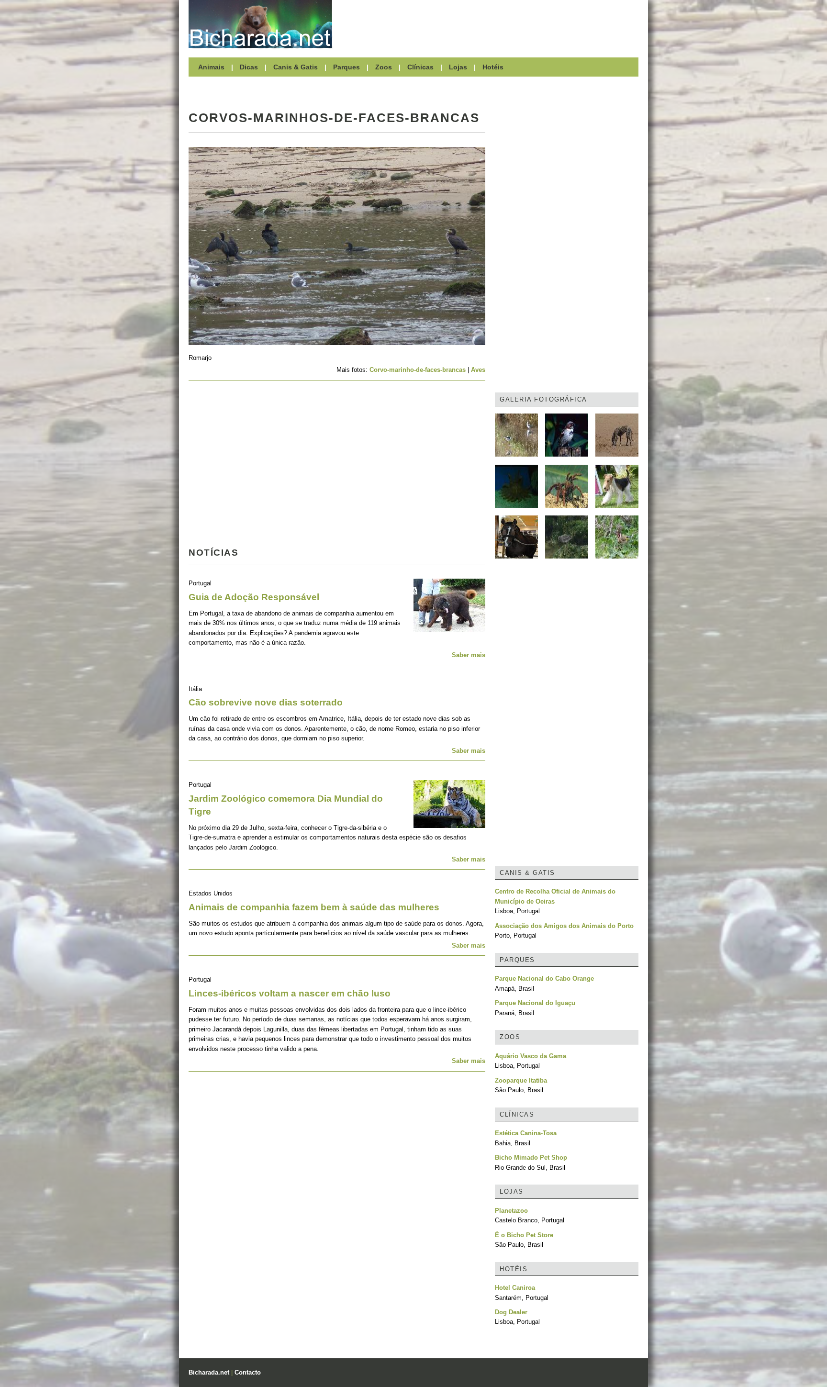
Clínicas (420, 67)
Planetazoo (511, 1210)
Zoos (383, 67)
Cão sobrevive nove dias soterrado (266, 702)
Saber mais (468, 655)
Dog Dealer (511, 1312)
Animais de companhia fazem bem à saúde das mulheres (314, 907)
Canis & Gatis (295, 67)
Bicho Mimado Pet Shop (531, 1157)
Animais (211, 67)
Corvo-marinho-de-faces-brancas (417, 369)
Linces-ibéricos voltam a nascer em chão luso (290, 993)
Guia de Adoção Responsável (254, 597)
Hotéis (492, 67)
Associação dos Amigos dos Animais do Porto (564, 925)
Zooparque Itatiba (521, 1080)
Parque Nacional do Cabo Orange (544, 978)
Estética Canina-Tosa (526, 1133)
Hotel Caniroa (515, 1287)
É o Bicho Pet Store (524, 1235)
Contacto (248, 1372)
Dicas (249, 67)
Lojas (458, 67)
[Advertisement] (490, 24)
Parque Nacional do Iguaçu (535, 1003)
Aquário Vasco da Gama (530, 1056)
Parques (346, 67)
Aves (478, 369)
